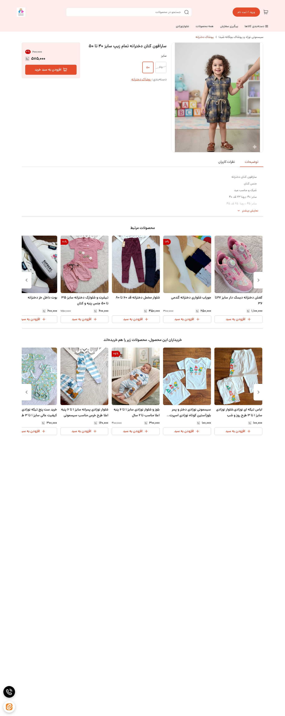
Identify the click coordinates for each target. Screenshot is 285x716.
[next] (26, 280)
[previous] (258, 280)
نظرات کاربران (226, 161)
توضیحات (251, 161)
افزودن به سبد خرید (48, 69)
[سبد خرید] (265, 12)
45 (161, 67)
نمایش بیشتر (250, 211)
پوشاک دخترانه (205, 37)
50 (148, 67)
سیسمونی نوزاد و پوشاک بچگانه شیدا (241, 37)
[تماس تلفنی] (9, 692)
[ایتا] (9, 707)
